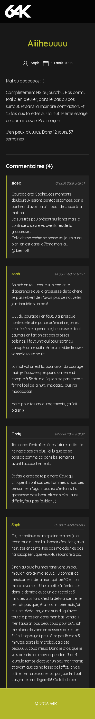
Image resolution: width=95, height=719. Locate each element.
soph (15, 273)
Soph (15, 524)
